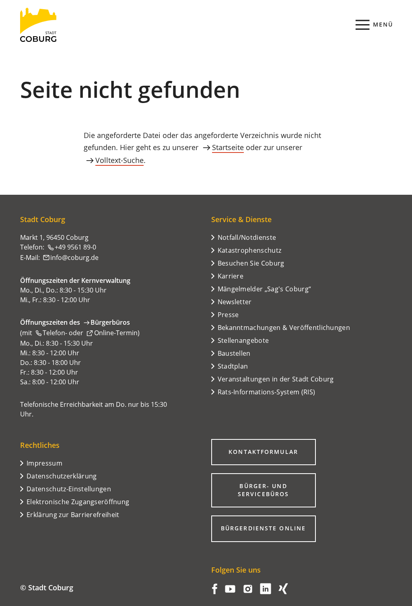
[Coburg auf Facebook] (214, 591)
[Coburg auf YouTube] (230, 591)
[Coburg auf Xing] (283, 591)
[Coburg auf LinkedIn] (265, 591)
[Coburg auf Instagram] (247, 591)
